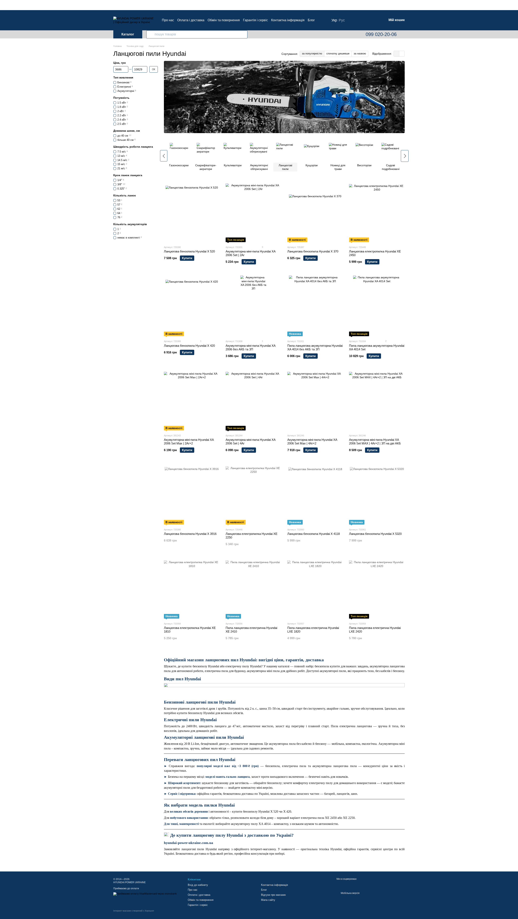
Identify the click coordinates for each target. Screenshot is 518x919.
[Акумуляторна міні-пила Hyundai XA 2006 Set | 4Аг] (253, 400)
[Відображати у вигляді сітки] (396, 53)
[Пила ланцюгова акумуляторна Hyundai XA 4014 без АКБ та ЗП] (315, 306)
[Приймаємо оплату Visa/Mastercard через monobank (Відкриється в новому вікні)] (145, 893)
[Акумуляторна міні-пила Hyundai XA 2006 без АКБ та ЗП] (253, 306)
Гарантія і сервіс (255, 20)
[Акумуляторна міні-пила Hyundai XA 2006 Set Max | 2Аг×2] (192, 400)
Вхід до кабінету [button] (198, 884)
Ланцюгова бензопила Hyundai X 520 (189, 251)
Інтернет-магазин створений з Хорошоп (133, 910)
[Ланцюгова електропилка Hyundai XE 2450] (377, 211)
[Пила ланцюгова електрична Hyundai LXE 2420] (377, 588)
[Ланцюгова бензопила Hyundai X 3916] (192, 494)
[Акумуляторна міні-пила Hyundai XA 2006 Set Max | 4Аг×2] (315, 400)
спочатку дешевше (337, 53)
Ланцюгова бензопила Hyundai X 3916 (190, 533)
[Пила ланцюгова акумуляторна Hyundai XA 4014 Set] (377, 306)
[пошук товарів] (150, 34)
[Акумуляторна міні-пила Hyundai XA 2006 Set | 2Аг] (253, 211)
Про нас (168, 20)
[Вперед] (405, 156)
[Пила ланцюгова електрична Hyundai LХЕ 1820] (315, 588)
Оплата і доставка (190, 20)
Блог (311, 20)
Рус (342, 20)
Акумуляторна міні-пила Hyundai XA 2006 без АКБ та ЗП (250, 347)
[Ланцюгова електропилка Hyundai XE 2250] (253, 494)
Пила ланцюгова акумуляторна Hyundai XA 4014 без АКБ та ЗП (315, 347)
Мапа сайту (268, 899)
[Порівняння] (352, 20)
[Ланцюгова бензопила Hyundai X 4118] (315, 494)
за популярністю (312, 53)
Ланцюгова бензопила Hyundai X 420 (189, 345)
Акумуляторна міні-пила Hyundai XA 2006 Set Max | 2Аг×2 (189, 441)
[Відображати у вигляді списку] (401, 53)
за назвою (360, 53)
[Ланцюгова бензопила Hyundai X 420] (192, 306)
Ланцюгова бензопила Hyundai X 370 (312, 251)
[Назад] (163, 155)
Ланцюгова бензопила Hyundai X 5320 (375, 533)
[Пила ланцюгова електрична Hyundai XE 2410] (253, 588)
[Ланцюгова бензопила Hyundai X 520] (192, 211)
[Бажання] (362, 20)
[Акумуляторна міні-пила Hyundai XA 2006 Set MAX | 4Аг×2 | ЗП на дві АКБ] (377, 400)
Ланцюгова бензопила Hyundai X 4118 (313, 533)
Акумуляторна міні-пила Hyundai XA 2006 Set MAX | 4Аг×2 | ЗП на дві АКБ (375, 441)
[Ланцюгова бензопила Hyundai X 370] (315, 211)
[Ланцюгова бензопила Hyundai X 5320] (377, 494)
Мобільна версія (350, 893)
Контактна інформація (288, 20)
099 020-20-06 (381, 34)
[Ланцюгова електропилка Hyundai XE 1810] (192, 588)
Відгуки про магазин (273, 894)
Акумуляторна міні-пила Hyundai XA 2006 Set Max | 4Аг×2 (312, 441)
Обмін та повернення (224, 20)
